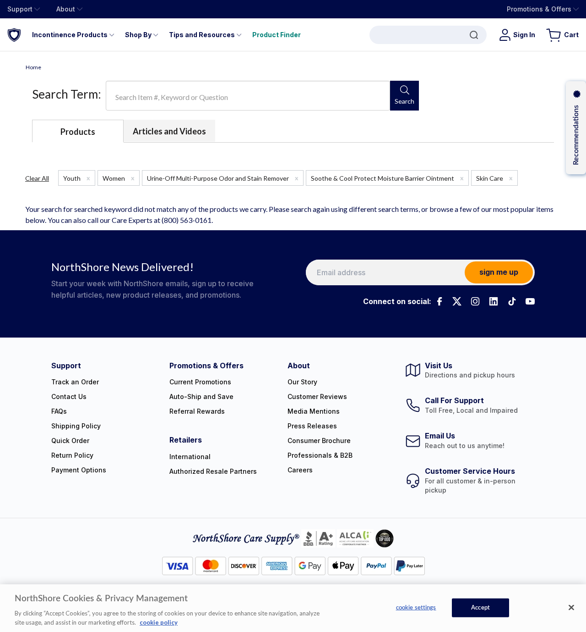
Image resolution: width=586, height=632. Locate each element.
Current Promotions (200, 382)
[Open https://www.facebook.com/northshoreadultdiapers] (438, 301)
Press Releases (312, 426)
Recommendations (576, 135)
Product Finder (276, 35)
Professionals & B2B (320, 455)
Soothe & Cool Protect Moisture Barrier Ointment (387, 178)
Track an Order (75, 382)
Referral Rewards (197, 411)
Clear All (37, 178)
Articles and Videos (169, 131)
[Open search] (428, 35)
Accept (480, 608)
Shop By (138, 35)
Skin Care (494, 178)
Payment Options (78, 470)
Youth (76, 178)
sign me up (498, 272)
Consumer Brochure (319, 440)
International (190, 456)
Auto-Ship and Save (201, 396)
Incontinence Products (70, 35)
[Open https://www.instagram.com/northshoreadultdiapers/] (475, 301)
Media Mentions (314, 411)
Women (119, 178)
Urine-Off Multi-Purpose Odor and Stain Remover (222, 178)
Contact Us (69, 396)
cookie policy (159, 622)
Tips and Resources (202, 35)
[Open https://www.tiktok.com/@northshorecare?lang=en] (511, 301)
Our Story (302, 382)
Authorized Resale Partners (213, 471)
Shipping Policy (76, 426)
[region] (293, 608)
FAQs (59, 411)
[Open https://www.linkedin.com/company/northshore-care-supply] (493, 301)
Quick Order (70, 440)
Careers (300, 470)
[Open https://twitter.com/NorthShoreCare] (456, 301)
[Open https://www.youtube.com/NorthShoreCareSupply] (530, 301)
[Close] (571, 608)
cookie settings (416, 608)
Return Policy (72, 455)
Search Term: (66, 94)
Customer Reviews (317, 396)
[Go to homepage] (14, 34)
